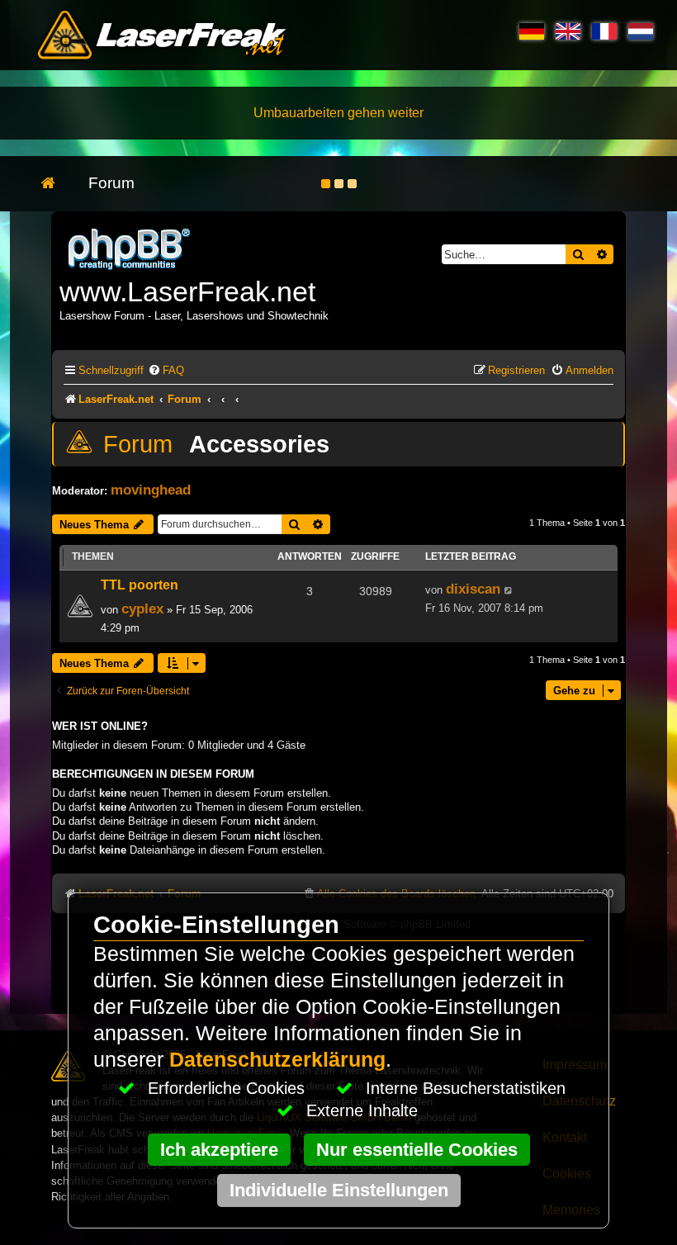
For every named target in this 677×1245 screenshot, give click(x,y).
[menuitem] (166, 370)
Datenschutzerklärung (277, 1060)
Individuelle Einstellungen (339, 1190)
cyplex (142, 608)
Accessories (259, 444)
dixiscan (473, 588)
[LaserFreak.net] (130, 247)
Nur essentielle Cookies (417, 1149)
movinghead (151, 489)
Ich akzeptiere (219, 1149)
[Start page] (56, 184)
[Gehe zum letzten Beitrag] (509, 590)
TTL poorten (139, 585)
